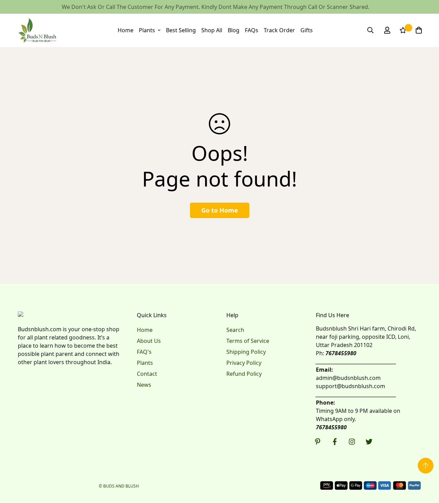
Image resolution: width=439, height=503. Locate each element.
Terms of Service (247, 341)
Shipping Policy (246, 352)
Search (235, 330)
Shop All (211, 30)
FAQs (251, 30)
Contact (147, 374)
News (144, 384)
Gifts (306, 30)
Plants (147, 30)
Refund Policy (244, 374)
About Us (149, 341)
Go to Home (219, 210)
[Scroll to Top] (426, 466)
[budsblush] (37, 30)
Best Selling (181, 30)
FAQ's (144, 352)
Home (125, 30)
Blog (233, 30)
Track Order (279, 30)
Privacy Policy (243, 363)
